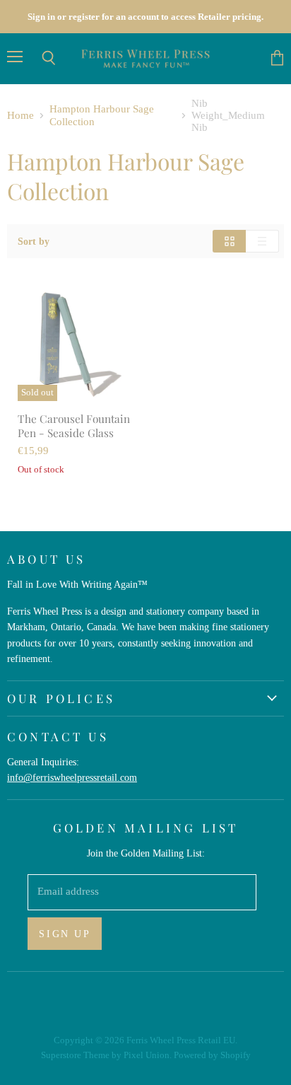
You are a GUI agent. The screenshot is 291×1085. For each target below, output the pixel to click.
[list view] (262, 241)
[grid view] (229, 241)
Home (20, 115)
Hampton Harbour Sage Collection (101, 115)
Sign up (64, 933)
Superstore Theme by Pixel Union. (106, 1055)
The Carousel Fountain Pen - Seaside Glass (74, 425)
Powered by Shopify (212, 1055)
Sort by (33, 241)
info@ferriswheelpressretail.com (72, 777)
